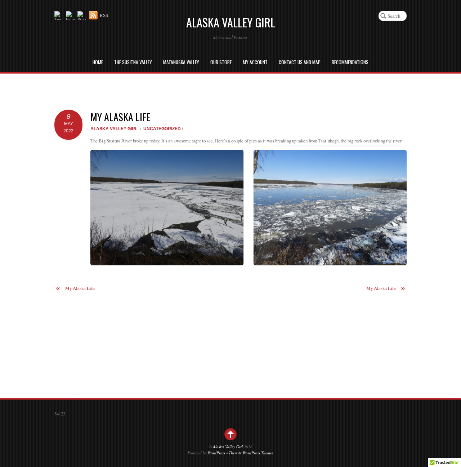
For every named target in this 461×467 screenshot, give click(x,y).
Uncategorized (162, 128)
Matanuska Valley (181, 62)
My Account (255, 62)
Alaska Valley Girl (114, 128)
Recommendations (350, 62)
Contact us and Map (300, 62)
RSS (104, 15)
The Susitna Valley (133, 62)
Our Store (221, 62)
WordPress (216, 452)
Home (98, 62)
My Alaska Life (120, 116)
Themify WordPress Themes (251, 452)
